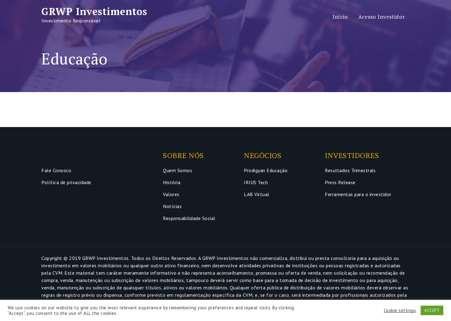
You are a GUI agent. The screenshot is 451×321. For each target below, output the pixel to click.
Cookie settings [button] (400, 310)
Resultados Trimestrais (350, 170)
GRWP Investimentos (94, 11)
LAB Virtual (256, 194)
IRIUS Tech (256, 182)
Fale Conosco (56, 170)
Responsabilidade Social (189, 218)
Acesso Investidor (381, 16)
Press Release (340, 182)
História (171, 182)
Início (340, 16)
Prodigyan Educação (265, 170)
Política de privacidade (66, 182)
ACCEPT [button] (432, 310)
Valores (171, 194)
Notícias (172, 206)
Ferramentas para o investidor (358, 194)
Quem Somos (177, 170)
